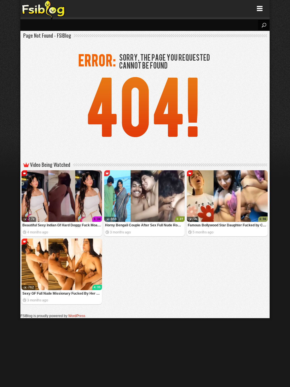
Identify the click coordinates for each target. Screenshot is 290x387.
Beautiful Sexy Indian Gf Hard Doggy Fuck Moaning (62, 225)
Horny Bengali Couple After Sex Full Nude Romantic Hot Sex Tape (145, 225)
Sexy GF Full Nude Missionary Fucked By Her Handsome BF (62, 293)
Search (263, 25)
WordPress (76, 316)
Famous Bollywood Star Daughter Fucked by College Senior (227, 225)
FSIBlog (43, 8)
